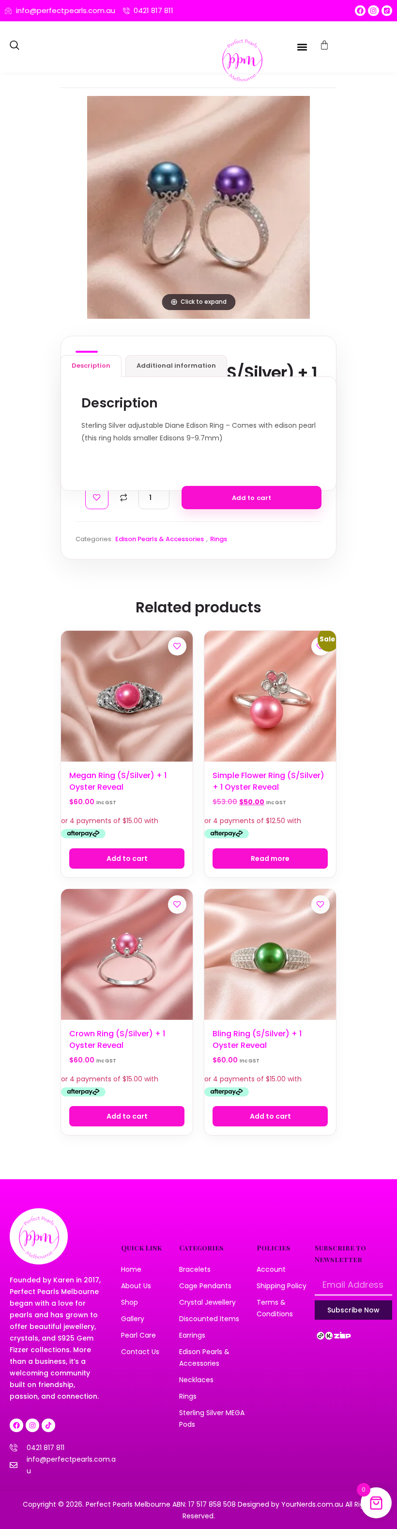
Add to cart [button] (127, 858)
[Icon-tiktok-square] (387, 10)
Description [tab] (91, 365)
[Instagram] (373, 10)
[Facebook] (360, 10)
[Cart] (324, 45)
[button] (14, 46)
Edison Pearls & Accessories (159, 539)
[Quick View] (177, 668)
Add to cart (251, 497)
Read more (270, 858)
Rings (218, 539)
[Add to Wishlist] (96, 497)
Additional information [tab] (176, 365)
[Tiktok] (48, 1425)
